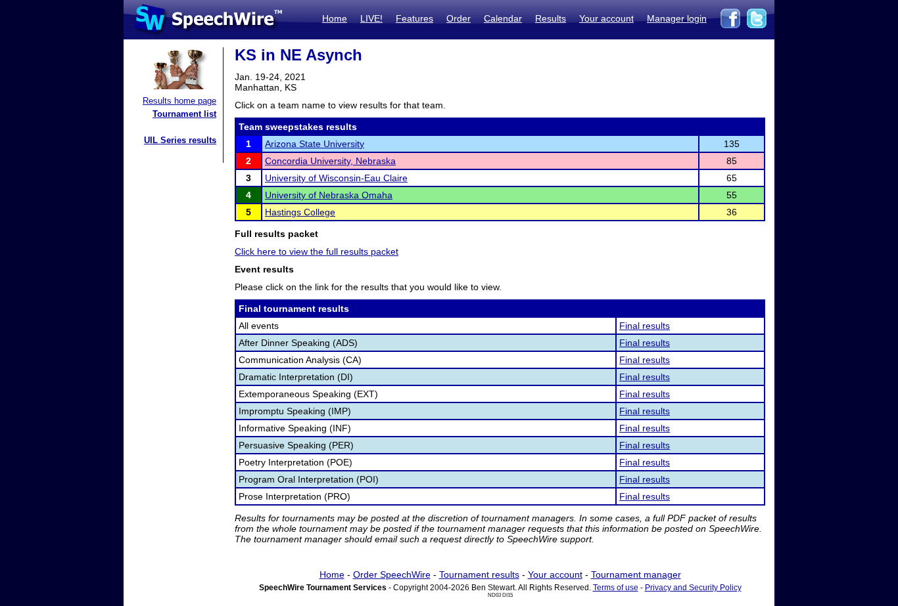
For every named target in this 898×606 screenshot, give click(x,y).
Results (550, 18)
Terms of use (615, 587)
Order (458, 18)
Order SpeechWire (392, 574)
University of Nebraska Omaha (328, 195)
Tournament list (184, 114)
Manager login (677, 18)
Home (334, 18)
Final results (644, 325)
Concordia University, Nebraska (330, 161)
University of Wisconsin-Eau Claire (336, 178)
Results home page (179, 101)
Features (414, 18)
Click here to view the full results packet (316, 251)
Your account (606, 18)
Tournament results (479, 574)
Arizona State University (314, 144)
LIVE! (371, 18)
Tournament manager (636, 574)
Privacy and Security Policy (693, 587)
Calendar (503, 18)
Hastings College (300, 212)
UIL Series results (180, 140)
